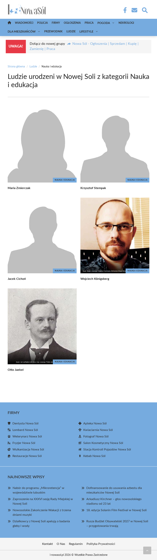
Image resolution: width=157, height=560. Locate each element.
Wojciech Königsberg (94, 278)
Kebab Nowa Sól (94, 456)
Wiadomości (24, 23)
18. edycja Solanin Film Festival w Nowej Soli (116, 510)
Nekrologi (126, 23)
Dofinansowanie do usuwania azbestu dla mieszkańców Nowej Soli (114, 490)
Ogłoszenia (72, 23)
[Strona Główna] (9, 23)
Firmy (56, 23)
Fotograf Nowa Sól (96, 436)
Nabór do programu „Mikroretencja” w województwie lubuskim (38, 490)
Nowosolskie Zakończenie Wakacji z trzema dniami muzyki (42, 512)
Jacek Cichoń (17, 278)
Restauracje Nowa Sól (27, 456)
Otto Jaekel (16, 369)
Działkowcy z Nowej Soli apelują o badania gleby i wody (41, 523)
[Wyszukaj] (144, 10)
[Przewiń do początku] (147, 550)
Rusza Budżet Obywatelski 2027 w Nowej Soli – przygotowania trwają (117, 523)
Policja (42, 23)
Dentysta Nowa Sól (25, 423)
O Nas (61, 543)
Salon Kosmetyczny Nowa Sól (103, 443)
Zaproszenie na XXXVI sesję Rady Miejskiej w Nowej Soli (43, 501)
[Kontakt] (134, 10)
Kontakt (47, 543)
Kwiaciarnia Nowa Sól (98, 429)
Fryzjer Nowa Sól (23, 443)
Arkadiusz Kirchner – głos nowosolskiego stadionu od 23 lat (113, 501)
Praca (89, 23)
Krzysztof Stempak (93, 188)
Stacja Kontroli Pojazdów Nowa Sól (107, 449)
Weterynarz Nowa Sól (27, 436)
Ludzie (71, 31)
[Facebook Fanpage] (124, 10)
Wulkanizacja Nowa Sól (28, 449)
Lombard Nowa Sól (25, 429)
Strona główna (16, 66)
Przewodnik (53, 31)
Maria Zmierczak (19, 188)
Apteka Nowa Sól (95, 423)
